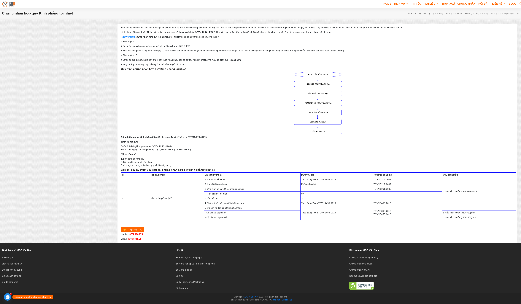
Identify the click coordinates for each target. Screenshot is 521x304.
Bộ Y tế (179, 276)
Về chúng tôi (8, 257)
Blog (512, 3)
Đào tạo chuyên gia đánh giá (363, 276)
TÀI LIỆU (430, 3)
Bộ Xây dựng (182, 288)
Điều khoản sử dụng (12, 270)
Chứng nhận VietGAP (360, 270)
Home (387, 3)
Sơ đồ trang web (10, 282)
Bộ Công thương (184, 270)
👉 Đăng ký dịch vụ (132, 229)
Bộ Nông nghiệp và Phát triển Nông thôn (195, 264)
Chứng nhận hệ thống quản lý (363, 257)
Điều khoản (287, 300)
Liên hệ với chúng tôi (12, 264)
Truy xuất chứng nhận (459, 3)
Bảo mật (276, 300)
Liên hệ (497, 3)
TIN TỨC (416, 3)
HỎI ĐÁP (483, 3)
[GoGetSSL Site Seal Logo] (434, 286)
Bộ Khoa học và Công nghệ (189, 257)
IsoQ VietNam (128, 37)
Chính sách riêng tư (11, 276)
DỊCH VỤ (399, 3)
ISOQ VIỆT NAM (250, 297)
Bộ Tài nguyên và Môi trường (190, 282)
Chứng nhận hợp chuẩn (361, 264)
